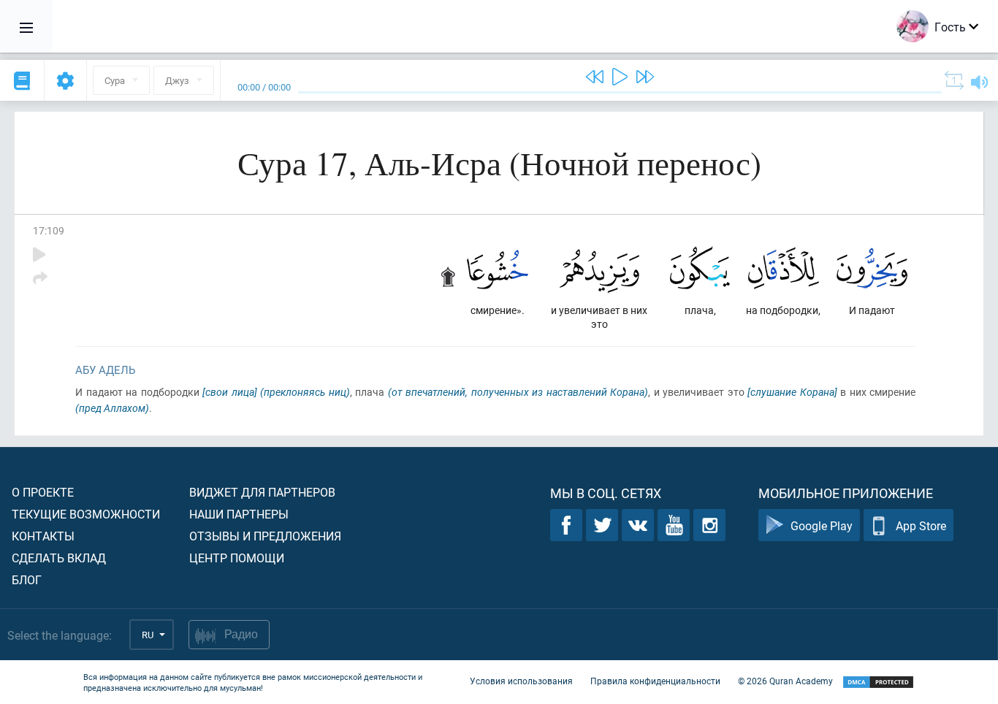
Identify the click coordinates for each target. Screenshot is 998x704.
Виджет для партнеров (262, 492)
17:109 (48, 230)
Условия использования (521, 680)
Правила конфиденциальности (655, 680)
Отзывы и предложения (265, 535)
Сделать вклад (59, 557)
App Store (921, 525)
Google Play (822, 525)
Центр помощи (236, 557)
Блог (27, 579)
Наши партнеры (239, 513)
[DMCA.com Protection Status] (878, 682)
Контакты (43, 535)
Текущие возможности (86, 513)
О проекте (43, 492)
